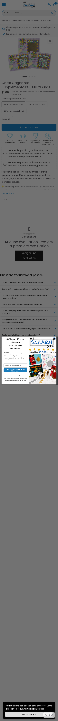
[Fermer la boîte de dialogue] (54, 339)
